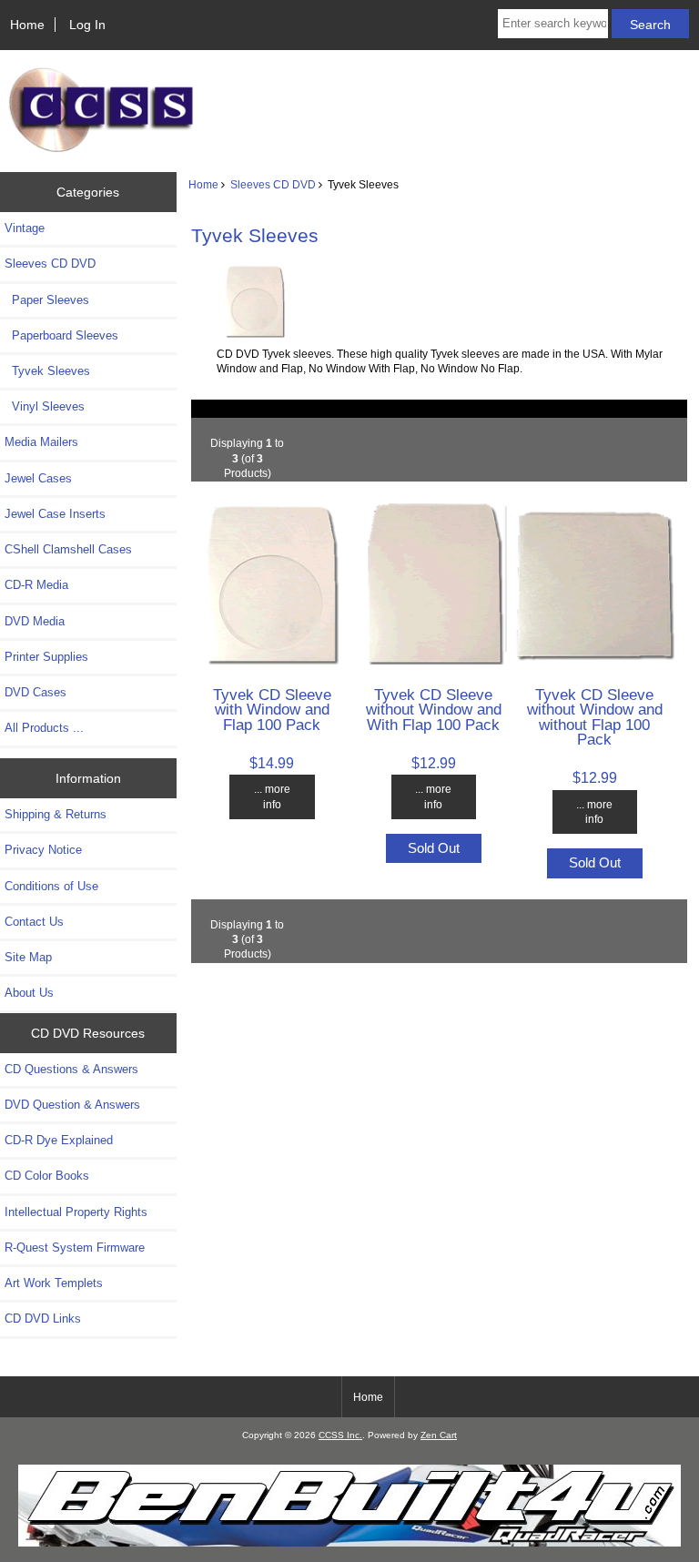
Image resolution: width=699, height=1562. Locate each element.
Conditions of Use (51, 886)
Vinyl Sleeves (45, 406)
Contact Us (34, 921)
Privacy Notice (43, 850)
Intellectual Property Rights (76, 1212)
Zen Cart (438, 1435)
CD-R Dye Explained (59, 1140)
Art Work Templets (54, 1283)
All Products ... (44, 728)
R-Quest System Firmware (75, 1247)
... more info (272, 796)
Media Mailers (41, 442)
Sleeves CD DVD (273, 184)
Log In (87, 24)
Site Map (28, 957)
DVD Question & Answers (72, 1104)
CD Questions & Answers (71, 1069)
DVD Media (35, 621)
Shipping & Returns (55, 814)
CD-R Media (36, 585)
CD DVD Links (43, 1318)
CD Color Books (47, 1175)
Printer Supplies (46, 657)
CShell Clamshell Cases (68, 549)
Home (27, 24)
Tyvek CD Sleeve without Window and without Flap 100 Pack (595, 716)
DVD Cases (35, 692)
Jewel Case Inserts (55, 514)
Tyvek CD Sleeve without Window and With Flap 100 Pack (433, 709)
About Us (29, 992)
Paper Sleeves (47, 300)
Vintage (25, 228)
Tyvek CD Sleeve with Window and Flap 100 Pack (272, 709)
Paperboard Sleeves (61, 335)
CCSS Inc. (340, 1435)
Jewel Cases (38, 478)
